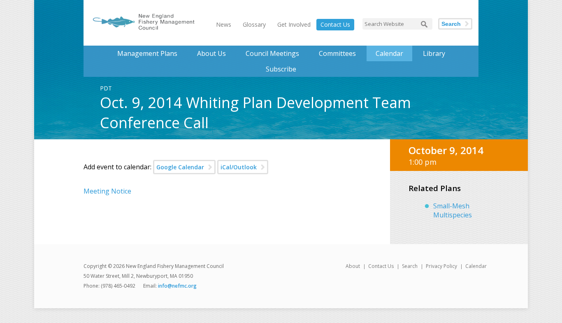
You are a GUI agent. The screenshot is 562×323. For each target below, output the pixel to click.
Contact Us (335, 24)
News (223, 24)
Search (451, 24)
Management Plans (147, 53)
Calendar (389, 53)
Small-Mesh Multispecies (452, 210)
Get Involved (294, 24)
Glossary (254, 24)
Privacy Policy (441, 266)
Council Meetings (272, 53)
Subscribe (281, 69)
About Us (211, 53)
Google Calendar (180, 167)
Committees (337, 53)
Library (434, 53)
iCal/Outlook (239, 167)
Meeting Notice (107, 191)
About (353, 266)
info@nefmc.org (177, 285)
